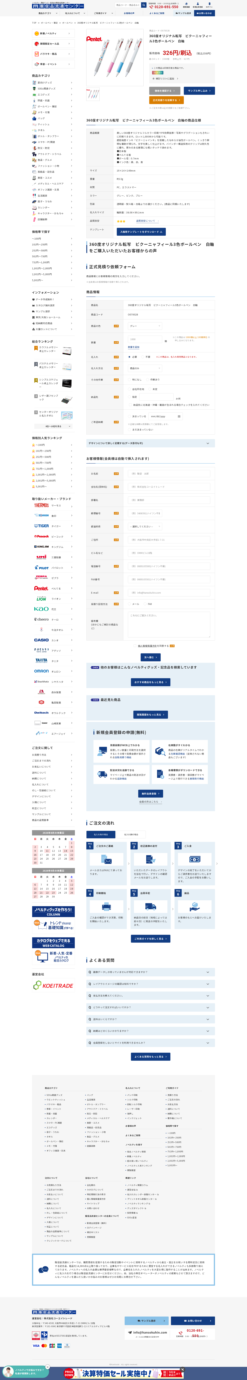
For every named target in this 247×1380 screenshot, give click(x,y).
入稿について (39, 802)
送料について (39, 772)
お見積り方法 (39, 754)
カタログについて (95, 1189)
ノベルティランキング (137, 1203)
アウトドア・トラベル (49, 154)
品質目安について (145, 220)
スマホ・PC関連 (46, 142)
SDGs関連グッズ (47, 88)
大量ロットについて (46, 329)
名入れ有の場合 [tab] (101, 834)
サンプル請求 (184, 13)
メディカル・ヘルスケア (51, 183)
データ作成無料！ (45, 299)
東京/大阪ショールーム (48, 317)
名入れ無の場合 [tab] (131, 834)
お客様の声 (129, 13)
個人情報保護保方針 (96, 1198)
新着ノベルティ (48, 33)
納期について (39, 778)
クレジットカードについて (59, 1240)
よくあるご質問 (157, 13)
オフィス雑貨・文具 (48, 189)
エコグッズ (44, 94)
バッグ (41, 118)
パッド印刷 (132, 1095)
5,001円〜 (37, 280)
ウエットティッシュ (56, 1099)
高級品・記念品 (46, 171)
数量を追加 (133, 347)
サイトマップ (93, 1203)
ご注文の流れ (174, 1099)
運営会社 (131, 1189)
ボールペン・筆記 (49, 22)
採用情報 (131, 1212)
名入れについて (40, 784)
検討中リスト (93, 1232)
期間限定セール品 (49, 43)
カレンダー (44, 207)
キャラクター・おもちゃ (51, 213)
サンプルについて (41, 814)
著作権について (175, 1118)
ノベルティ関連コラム (137, 1185)
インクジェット (134, 1118)
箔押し (130, 1113)
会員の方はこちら (148, 801)
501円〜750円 (39, 256)
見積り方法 (173, 1095)
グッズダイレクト (135, 1208)
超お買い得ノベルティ (137, 1160)
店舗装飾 (42, 219)
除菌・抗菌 (44, 100)
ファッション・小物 (48, 166)
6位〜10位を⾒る (53, 426)
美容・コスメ (45, 177)
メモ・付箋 (44, 112)
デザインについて (41, 796)
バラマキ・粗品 (48, 53)
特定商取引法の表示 (96, 1194)
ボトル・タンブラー (48, 136)
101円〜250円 (39, 244)
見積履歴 (91, 1236)
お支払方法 (173, 1104)
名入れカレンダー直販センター (142, 1194)
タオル (41, 130)
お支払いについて (41, 766)
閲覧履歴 (131, 1170)
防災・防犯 (44, 148)
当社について (91, 1177)
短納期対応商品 (44, 323)
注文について (51, 1177)
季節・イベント (48, 64)
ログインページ (94, 1227)
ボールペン (67, 22)
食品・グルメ (45, 160)
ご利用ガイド (172, 1088)
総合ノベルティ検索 (136, 1151)
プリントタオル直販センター (140, 1198)
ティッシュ (43, 124)
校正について (39, 808)
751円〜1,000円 (41, 262)
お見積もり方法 (54, 1185)
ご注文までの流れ (41, 760)
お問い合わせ (205, 13)
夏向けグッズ (45, 82)
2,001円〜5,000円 (42, 274)
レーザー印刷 (133, 1108)
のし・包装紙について (44, 790)
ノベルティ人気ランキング (139, 1165)
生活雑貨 (42, 195)
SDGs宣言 (132, 1217)
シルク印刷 (132, 1099)
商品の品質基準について (58, 1231)
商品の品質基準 (40, 820)
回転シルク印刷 (134, 1104)
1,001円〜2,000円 (42, 268)
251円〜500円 (39, 250)
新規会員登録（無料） (97, 1223)
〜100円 (36, 238)
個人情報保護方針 (147, 645)
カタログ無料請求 (45, 305)
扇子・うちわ (45, 201)
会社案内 (91, 1185)
